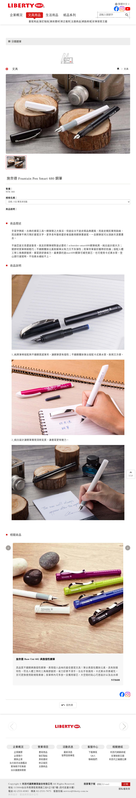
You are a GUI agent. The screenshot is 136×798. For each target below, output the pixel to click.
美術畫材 (55, 21)
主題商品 (76, 21)
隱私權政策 (124, 789)
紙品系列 (69, 15)
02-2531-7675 (43, 791)
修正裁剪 (65, 21)
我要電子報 (89, 784)
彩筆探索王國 (99, 21)
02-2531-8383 (21, 791)
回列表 (67, 705)
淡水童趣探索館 (18, 770)
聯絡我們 (93, 759)
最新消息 (68, 752)
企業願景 (18, 752)
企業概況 (16, 15)
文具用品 (34, 15)
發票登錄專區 (68, 755)
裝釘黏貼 (44, 21)
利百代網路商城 (117, 752)
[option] (68, 114)
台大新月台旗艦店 (18, 763)
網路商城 (87, 21)
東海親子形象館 (18, 766)
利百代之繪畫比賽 (117, 759)
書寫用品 (34, 21)
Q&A (93, 756)
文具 (126, 69)
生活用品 (52, 15)
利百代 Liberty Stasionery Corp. (26, 6)
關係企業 (18, 759)
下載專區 (93, 752)
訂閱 (126, 784)
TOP (131, 476)
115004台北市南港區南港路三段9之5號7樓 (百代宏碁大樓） (45, 787)
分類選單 (14, 41)
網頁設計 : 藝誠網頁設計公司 (23, 794)
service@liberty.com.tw (76, 791)
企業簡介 (18, 756)
